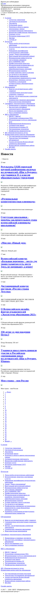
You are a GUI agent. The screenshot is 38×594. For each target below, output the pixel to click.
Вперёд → (8, 441)
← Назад (8, 392)
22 (5, 432)
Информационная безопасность (20, 123)
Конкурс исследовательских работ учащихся (20, 520)
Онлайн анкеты (10, 149)
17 (5, 423)
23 (5, 434)
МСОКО (12, 147)
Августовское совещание (17, 60)
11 (5, 412)
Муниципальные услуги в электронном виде (20, 556)
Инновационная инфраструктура (20, 58)
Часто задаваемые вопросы (18, 112)
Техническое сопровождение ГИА (21, 118)
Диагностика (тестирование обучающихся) (18, 139)
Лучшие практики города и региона (21, 72)
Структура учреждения (17, 20)
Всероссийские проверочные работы (21, 145)
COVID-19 (12, 40)
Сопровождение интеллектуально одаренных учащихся (20, 93)
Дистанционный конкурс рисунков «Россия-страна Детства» (15, 289)
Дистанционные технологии (19, 129)
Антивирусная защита (16, 125)
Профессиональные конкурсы (19, 63)
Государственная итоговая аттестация (22, 136)
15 (5, 419)
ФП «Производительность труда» (16, 133)
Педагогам (8, 41)
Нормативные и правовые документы (22, 105)
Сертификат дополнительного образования (20, 103)
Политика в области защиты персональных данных (19, 28)
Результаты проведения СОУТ (19, 36)
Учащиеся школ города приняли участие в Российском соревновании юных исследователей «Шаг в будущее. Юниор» (19, 356)
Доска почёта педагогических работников (19, 475)
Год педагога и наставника (18, 74)
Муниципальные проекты (18, 71)
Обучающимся (10, 87)
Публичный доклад (15, 25)
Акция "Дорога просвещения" (19, 54)
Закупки (12, 38)
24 (5, 436)
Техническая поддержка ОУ (18, 127)
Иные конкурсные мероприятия (20, 102)
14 (5, 417)
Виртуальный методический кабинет (22, 56)
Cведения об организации (18, 21)
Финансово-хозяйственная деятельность (23, 32)
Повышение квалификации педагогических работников (18, 51)
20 (5, 428)
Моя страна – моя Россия (15, 380)
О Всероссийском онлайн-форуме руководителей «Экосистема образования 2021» (18, 312)
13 (5, 416)
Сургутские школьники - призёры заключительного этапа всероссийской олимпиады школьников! (19, 221)
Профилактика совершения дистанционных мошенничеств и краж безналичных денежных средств (22, 78)
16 (5, 421)
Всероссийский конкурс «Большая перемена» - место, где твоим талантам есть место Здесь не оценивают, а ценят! (19, 262)
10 (5, 410)
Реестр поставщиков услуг (18, 111)
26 (5, 439)
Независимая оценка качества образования (19, 134)
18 (5, 425)
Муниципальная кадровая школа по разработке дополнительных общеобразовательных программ (21, 67)
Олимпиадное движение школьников (22, 100)
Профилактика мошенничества (20, 131)
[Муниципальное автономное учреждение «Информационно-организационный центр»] (3, 3)
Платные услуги (14, 34)
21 (5, 430)
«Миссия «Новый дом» (13, 243)
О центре (8, 18)
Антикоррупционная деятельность (21, 30)
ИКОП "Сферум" (15, 116)
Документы (13, 23)
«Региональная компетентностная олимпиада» (18, 200)
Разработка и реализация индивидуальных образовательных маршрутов (21, 83)
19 (5, 426)
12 (5, 414)
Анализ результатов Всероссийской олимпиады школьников (21, 142)
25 (5, 437)
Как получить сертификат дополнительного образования (19, 108)
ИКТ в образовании (12, 114)
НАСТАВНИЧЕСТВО (17, 61)
